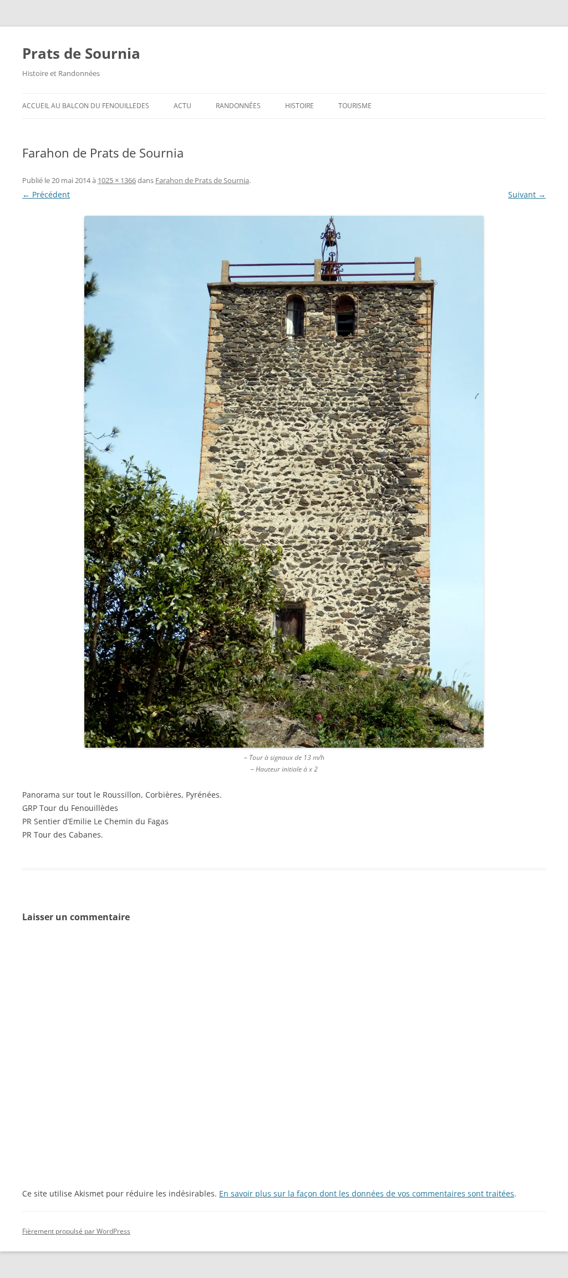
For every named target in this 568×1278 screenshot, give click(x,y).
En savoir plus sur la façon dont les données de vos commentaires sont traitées (366, 1193)
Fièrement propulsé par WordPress (76, 1231)
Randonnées (238, 105)
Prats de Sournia (81, 53)
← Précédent (46, 194)
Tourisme (355, 105)
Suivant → (527, 194)
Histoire (299, 105)
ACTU (182, 105)
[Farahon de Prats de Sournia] (284, 482)
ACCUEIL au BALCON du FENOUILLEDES (85, 105)
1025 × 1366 (117, 180)
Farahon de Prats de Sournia (202, 180)
